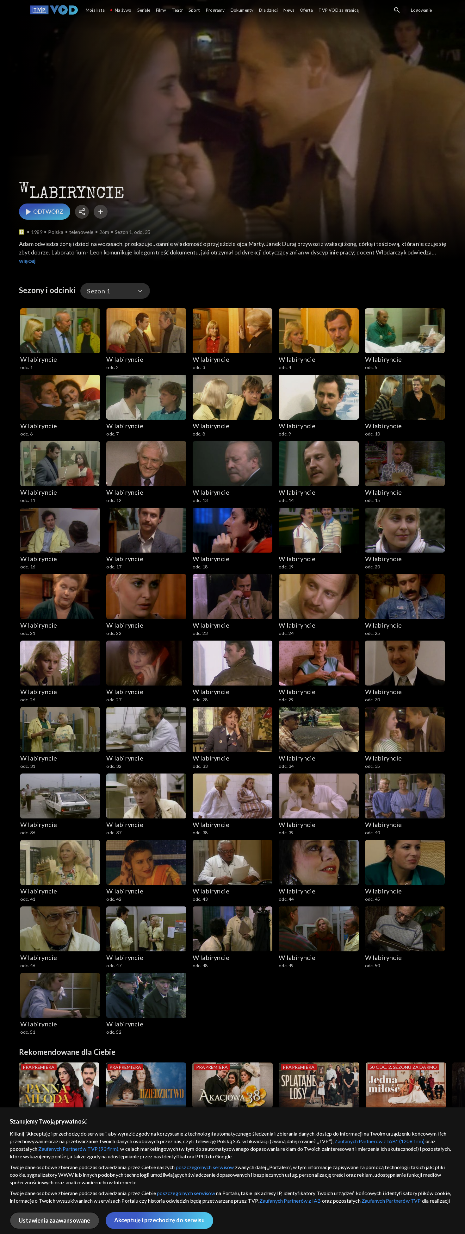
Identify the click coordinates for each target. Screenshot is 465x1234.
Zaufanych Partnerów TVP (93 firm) (78, 1149)
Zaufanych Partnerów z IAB (290, 1201)
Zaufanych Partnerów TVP (391, 1201)
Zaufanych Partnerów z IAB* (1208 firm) (379, 1141)
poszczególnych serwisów (205, 1167)
